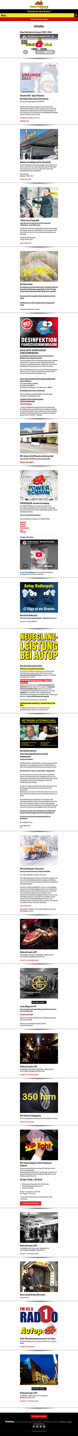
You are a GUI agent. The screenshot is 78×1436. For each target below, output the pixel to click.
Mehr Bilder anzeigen (39, 1002)
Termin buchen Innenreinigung (39, 19)
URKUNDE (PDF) (24, 121)
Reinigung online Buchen (31, 1203)
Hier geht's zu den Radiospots (28, 621)
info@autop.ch (62, 1422)
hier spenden (35, 309)
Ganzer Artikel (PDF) (25, 179)
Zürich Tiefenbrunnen (26, 404)
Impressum (69, 1422)
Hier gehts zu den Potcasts (27, 1346)
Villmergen (23, 532)
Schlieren (22, 524)
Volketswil (23, 526)
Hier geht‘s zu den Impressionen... (29, 960)
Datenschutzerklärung (39, 1424)
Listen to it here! (24, 1297)
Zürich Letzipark (24, 528)
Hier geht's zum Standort (27, 1122)
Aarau (21, 530)
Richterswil (23, 522)
